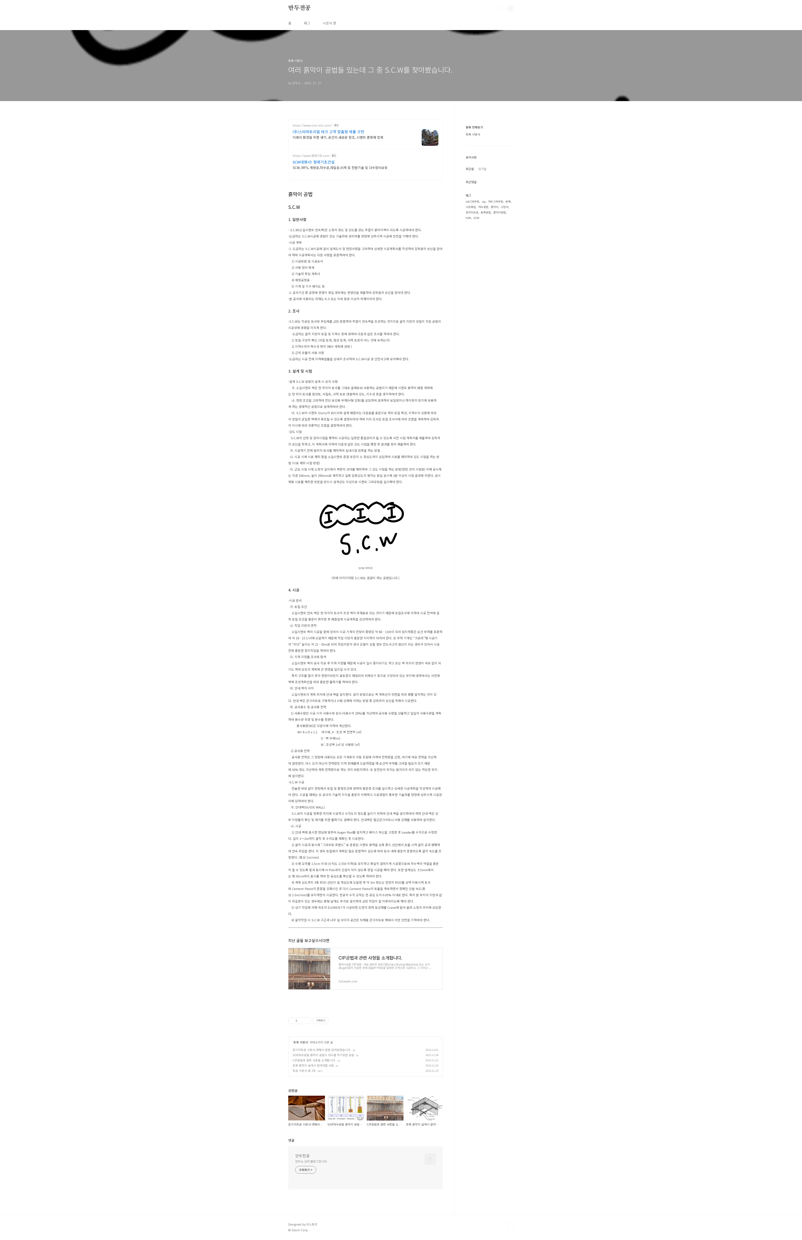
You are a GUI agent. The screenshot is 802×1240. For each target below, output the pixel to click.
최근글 (470, 169)
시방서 (504, 207)
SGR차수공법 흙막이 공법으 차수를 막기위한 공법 (323, 1055)
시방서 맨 (329, 22)
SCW (476, 218)
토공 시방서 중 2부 (304, 1071)
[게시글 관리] (306, 1021)
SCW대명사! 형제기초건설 (314, 161)
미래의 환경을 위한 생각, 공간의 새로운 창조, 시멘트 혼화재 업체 (338, 137)
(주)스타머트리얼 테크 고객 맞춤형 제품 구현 (328, 131)
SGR (468, 218)
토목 (508, 201)
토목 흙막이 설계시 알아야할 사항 (313, 1065)
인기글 (482, 169)
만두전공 (299, 8)
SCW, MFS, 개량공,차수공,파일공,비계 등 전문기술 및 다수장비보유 (340, 167)
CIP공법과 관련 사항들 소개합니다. (314, 1060)
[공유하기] (301, 1021)
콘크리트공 (472, 212)
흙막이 (494, 207)
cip (484, 201)
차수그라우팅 (495, 201)
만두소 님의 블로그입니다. (311, 1161)
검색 (501, 8)
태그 (307, 22)
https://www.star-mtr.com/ (312, 125)
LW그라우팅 (472, 201)
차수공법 (483, 207)
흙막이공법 (499, 212)
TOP (510, 1226)
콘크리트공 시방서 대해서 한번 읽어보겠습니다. (322, 1050)
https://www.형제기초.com (311, 155)
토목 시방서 (300, 1042)
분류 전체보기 (474, 127)
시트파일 (471, 207)
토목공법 (486, 212)
